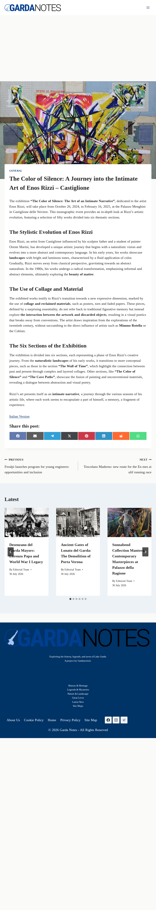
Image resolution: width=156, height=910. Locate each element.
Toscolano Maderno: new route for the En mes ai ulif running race (117, 466)
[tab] (70, 599)
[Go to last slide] (11, 551)
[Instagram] (116, 720)
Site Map (77, 705)
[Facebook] (108, 720)
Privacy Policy (70, 720)
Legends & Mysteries (78, 689)
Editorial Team (21, 569)
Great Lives (78, 697)
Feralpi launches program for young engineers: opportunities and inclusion (37, 466)
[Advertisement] (78, 43)
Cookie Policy (34, 720)
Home (52, 720)
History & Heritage (78, 685)
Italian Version (19, 416)
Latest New (78, 701)
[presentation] (27, 522)
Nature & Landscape (78, 693)
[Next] (145, 551)
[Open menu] (147, 7)
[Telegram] (124, 720)
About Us (13, 720)
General (15, 170)
